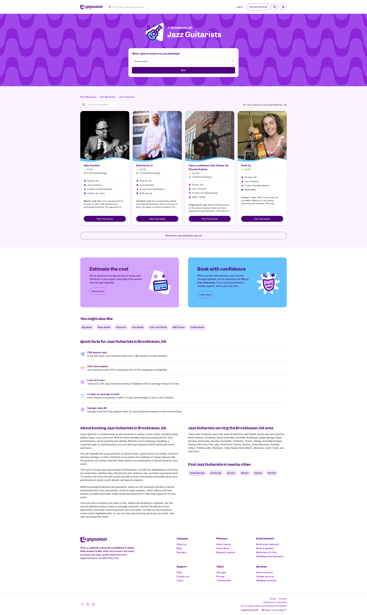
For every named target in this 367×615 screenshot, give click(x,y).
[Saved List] (274, 6)
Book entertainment (267, 544)
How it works (223, 544)
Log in (240, 7)
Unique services (265, 576)
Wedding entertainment (269, 556)
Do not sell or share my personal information (264, 606)
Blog (179, 548)
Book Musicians (88, 97)
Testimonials (223, 580)
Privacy (283, 599)
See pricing (98, 291)
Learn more (205, 294)
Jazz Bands (138, 327)
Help (179, 572)
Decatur (231, 473)
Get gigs (221, 572)
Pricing (220, 576)
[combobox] (140, 7)
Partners (182, 552)
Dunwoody (215, 473)
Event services (264, 572)
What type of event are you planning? (156, 53)
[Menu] (283, 6)
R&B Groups (179, 327)
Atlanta (245, 473)
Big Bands (87, 327)
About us (182, 544)
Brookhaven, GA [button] (181, 28)
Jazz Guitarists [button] (194, 34)
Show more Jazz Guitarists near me (183, 235)
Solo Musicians (107, 97)
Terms (272, 599)
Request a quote (225, 552)
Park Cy (246, 165)
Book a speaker (265, 548)
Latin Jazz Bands (158, 327)
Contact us (183, 576)
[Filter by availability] (102, 104)
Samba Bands (197, 327)
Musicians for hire (266, 552)
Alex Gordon (91, 165)
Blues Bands (104, 327)
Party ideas (222, 548)
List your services (258, 7)
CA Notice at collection (275, 602)
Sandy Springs (197, 473)
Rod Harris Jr (144, 165)
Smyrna (258, 473)
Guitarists (121, 327)
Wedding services (266, 580)
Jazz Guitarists (126, 97)
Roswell (272, 473)
